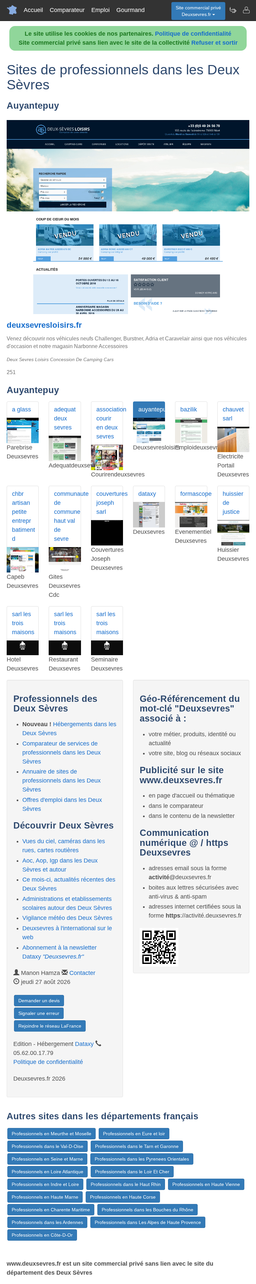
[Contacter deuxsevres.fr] (246, 10)
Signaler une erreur (38, 1013)
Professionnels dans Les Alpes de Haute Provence (148, 1222)
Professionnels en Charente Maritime (51, 1209)
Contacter (82, 973)
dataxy (147, 493)
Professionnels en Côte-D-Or (42, 1235)
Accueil (33, 10)
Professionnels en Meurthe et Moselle (51, 1133)
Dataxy (84, 1044)
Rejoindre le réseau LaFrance (49, 1026)
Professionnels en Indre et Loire (45, 1184)
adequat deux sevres (65, 418)
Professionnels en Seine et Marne (47, 1159)
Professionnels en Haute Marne (45, 1197)
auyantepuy (151, 409)
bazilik (188, 409)
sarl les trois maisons (23, 623)
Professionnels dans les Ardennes (47, 1222)
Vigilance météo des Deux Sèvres (67, 918)
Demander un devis (39, 1000)
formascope (193, 493)
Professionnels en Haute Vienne (206, 1184)
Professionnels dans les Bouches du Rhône (147, 1209)
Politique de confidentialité (193, 33)
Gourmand (130, 10)
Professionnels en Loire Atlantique (47, 1171)
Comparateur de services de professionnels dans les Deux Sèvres (61, 752)
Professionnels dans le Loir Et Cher (132, 1171)
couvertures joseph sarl (109, 502)
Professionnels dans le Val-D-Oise (47, 1146)
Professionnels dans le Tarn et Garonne (137, 1146)
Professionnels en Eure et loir (134, 1133)
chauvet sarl (233, 414)
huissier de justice (233, 502)
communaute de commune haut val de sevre (67, 516)
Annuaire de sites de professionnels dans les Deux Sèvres (61, 780)
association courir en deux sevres (109, 423)
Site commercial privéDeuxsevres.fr (198, 11)
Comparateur (67, 10)
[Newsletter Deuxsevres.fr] (232, 10)
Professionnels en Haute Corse (123, 1197)
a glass (21, 409)
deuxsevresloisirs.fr (44, 325)
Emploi (100, 10)
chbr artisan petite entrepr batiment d (23, 516)
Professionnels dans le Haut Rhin (126, 1184)
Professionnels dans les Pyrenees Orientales (142, 1159)
